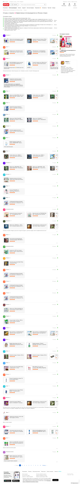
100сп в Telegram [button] (20, 1)
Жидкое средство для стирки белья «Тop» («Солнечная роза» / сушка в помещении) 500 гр (16, 456)
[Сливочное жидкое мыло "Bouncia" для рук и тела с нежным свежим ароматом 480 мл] (29, 63)
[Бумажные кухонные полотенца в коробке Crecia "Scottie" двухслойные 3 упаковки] (6, 179)
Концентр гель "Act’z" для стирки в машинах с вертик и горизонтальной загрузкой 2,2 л (16, 251)
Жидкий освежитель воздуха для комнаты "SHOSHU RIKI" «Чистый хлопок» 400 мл (15, 142)
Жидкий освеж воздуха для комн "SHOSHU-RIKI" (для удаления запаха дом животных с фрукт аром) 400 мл (16, 344)
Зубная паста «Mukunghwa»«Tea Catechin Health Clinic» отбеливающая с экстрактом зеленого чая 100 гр (16, 167)
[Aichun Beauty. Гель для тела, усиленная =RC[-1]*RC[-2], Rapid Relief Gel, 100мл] (29, 368)
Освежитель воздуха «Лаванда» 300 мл (39, 355)
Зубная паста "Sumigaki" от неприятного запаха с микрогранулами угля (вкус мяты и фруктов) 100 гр (40, 119)
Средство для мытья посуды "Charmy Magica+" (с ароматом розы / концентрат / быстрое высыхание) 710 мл (16, 390)
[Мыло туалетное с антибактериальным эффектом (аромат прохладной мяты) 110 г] (29, 333)
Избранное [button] (65, 1)
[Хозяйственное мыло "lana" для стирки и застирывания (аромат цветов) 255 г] (52, 156)
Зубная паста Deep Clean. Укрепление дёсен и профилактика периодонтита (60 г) (16, 442)
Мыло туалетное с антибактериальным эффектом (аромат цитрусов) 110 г (17, 332)
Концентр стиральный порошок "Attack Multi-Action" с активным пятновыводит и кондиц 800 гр (39, 40)
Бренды (53, 7)
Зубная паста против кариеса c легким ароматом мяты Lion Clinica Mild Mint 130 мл (16, 40)
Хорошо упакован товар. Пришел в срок (11, 22)
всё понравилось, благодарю (9, 23)
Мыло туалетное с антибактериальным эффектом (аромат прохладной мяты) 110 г (40, 332)
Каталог (15, 4)
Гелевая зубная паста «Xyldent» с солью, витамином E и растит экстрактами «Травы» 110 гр (39, 96)
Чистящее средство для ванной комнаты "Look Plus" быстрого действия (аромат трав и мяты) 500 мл (17, 130)
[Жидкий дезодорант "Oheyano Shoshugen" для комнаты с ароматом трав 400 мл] (29, 344)
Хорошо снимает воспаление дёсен (10, 29)
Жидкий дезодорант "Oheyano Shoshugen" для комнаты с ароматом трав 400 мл (39, 344)
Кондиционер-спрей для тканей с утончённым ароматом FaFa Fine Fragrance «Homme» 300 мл (15, 79)
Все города (6, 1)
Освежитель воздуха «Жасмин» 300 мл (17, 355)
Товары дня (43, 471)
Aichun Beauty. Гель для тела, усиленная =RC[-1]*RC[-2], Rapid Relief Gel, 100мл (39, 367)
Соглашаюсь (55, 480)
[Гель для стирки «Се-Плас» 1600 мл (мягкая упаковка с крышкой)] (6, 321)
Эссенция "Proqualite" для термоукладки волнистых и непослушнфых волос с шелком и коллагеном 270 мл (16, 190)
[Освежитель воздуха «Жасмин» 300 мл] (6, 356)
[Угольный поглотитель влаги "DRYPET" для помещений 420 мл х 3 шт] (52, 356)
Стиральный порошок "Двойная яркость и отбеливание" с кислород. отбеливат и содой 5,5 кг (16, 402)
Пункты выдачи (25, 474)
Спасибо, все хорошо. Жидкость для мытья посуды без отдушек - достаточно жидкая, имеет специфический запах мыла (26, 19)
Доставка (75, 7)
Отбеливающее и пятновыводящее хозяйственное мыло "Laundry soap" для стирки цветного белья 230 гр (39, 51)
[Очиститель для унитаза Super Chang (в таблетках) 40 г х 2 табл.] (6, 368)
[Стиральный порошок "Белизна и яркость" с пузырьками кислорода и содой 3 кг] (6, 108)
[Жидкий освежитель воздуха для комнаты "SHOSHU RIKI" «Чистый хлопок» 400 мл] (6, 143)
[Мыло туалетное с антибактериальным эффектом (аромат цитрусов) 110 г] (6, 333)
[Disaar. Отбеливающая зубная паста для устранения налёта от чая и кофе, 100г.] (52, 96)
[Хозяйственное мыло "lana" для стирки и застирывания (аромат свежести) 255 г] (52, 40)
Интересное (44, 7)
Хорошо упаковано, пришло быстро (10, 26)
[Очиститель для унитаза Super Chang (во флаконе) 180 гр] (6, 263)
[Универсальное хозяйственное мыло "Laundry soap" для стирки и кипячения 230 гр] (6, 52)
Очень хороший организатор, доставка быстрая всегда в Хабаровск (16, 25)
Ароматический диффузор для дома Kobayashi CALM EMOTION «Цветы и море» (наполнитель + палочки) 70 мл (39, 431)
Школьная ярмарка (30, 7)
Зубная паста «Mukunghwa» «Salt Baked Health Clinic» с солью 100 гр (39, 167)
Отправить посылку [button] (13, 1)
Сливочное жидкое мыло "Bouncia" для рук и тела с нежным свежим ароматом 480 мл (40, 63)
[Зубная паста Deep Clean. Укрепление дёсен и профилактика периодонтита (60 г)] (6, 443)
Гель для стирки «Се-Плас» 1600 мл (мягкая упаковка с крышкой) (16, 321)
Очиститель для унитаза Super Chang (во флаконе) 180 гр (16, 262)
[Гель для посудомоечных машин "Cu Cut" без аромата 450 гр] (6, 379)
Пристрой (49, 7)
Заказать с (57, 471)
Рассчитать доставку (26, 475)
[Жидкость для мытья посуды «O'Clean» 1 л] (52, 214)
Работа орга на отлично (8, 30)
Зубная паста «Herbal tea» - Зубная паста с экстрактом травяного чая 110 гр (16, 225)
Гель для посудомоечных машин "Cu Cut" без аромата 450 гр (16, 379)
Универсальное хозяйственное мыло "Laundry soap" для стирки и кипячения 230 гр (17, 51)
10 (40, 465)
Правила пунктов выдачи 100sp (41, 476)
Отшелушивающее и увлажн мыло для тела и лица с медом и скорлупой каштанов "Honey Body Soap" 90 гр (39, 225)
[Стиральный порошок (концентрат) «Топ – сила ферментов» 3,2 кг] (6, 214)
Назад (16, 465)
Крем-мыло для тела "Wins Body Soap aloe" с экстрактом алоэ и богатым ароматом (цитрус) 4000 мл (39, 214)
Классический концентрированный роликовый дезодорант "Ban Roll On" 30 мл (16, 239)
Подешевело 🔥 (38, 7)
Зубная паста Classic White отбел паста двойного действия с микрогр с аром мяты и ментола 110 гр (17, 96)
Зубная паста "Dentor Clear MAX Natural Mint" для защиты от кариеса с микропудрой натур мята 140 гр (16, 119)
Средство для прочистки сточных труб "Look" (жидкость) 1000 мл (16, 417)
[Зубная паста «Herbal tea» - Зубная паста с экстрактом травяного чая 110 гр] (6, 226)
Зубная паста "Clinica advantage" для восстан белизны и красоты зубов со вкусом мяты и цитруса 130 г (16, 309)
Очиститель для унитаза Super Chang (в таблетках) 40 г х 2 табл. (16, 367)
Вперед (44, 465)
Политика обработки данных (41, 474)
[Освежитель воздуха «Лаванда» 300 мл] (29, 356)
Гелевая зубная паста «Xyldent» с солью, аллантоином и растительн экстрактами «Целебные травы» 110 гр (16, 155)
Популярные (5, 7)
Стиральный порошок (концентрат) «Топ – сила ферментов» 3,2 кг (16, 214)
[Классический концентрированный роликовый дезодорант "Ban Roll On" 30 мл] (6, 240)
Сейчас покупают (50, 471)
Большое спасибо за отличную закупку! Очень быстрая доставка (15, 18)
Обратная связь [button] (74, 1)
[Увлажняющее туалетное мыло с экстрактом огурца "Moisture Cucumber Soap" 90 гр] (52, 226)
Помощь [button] (69, 1)
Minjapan (68, 61)
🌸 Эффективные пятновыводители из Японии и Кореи (68, 51)
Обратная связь (75, 483)
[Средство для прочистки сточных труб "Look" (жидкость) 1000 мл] (6, 418)
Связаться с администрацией (27, 476)
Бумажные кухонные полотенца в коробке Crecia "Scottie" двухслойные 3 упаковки (16, 179)
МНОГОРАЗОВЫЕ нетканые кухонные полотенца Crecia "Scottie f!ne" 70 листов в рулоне (16, 63)
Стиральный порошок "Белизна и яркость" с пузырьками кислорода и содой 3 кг (16, 107)
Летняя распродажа (13, 7)
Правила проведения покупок (41, 475)
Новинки (19, 7)
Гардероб (24, 7)
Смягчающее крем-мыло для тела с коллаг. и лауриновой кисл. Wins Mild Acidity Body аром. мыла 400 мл (16, 431)
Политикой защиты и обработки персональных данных (37, 481)
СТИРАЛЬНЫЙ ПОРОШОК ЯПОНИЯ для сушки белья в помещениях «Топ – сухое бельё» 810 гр (17, 202)
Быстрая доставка (36, 471)
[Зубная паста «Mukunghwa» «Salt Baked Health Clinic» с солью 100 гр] (29, 168)
